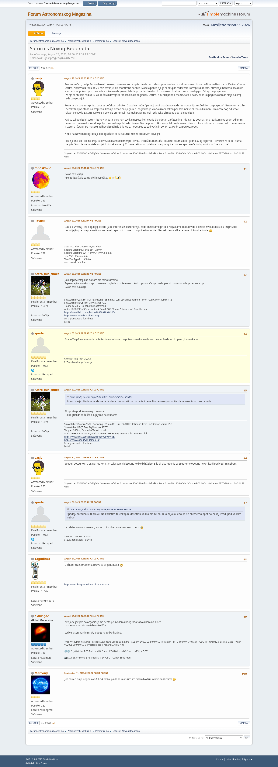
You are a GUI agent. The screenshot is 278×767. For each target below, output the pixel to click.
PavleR (40, 221)
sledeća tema (239, 57)
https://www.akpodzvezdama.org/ (81, 315)
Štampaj (244, 68)
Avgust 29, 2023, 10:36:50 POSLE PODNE (84, 78)
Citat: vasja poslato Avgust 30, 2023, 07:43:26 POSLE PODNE (100, 509)
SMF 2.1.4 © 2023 (34, 759)
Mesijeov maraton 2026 (230, 24)
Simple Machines (50, 759)
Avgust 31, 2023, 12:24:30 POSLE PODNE (84, 615)
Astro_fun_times (47, 274)
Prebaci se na (196, 737)
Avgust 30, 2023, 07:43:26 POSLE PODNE (84, 457)
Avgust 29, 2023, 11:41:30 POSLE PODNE (84, 168)
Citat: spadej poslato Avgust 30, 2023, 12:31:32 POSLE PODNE (101, 397)
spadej (39, 333)
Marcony (41, 673)
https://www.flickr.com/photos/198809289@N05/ (89, 312)
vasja (39, 78)
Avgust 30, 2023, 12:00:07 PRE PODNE (82, 220)
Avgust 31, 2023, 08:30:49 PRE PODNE (82, 502)
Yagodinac (42, 559)
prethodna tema (219, 57)
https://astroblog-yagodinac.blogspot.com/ (86, 584)
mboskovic (43, 168)
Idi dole (33, 68)
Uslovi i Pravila (233, 759)
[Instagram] (32, 311)
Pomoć (219, 759)
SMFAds (29, 763)
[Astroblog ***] (32, 596)
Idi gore (33, 722)
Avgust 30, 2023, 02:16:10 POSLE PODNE (84, 389)
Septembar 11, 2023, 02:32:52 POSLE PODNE (86, 673)
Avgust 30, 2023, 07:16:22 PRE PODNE (82, 273)
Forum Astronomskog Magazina (59, 14)
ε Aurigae (42, 616)
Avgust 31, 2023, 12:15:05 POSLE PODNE (84, 558)
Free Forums (41, 763)
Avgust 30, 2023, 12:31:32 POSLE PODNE (84, 333)
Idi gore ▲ (247, 759)
